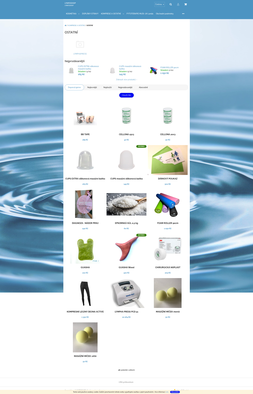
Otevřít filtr (126, 95)
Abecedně (143, 87)
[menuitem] (73, 13)
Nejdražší (107, 87)
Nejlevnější (92, 87)
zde (167, 392)
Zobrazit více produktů (126, 80)
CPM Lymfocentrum (126, 382)
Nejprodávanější (125, 87)
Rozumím (174, 392)
